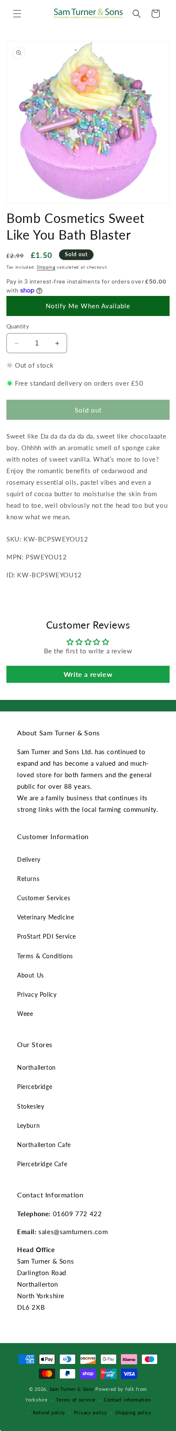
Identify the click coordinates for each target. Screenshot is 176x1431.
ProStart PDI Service (46, 936)
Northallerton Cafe (44, 1144)
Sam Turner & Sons (72, 1389)
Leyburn (28, 1125)
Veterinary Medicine (45, 917)
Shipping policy (133, 1412)
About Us (30, 975)
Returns (28, 878)
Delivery (29, 859)
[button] (17, 13)
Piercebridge (34, 1086)
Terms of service (75, 1399)
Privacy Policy (36, 994)
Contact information (127, 1399)
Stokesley (30, 1106)
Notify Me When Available (88, 306)
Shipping (46, 266)
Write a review (88, 674)
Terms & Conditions (45, 956)
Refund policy (49, 1412)
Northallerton (36, 1067)
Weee (25, 1013)
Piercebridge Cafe (42, 1164)
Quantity (17, 326)
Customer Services (43, 897)
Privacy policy (90, 1412)
